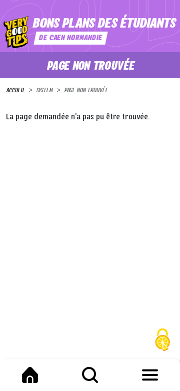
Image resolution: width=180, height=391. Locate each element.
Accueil (15, 91)
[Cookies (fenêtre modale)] (162, 341)
